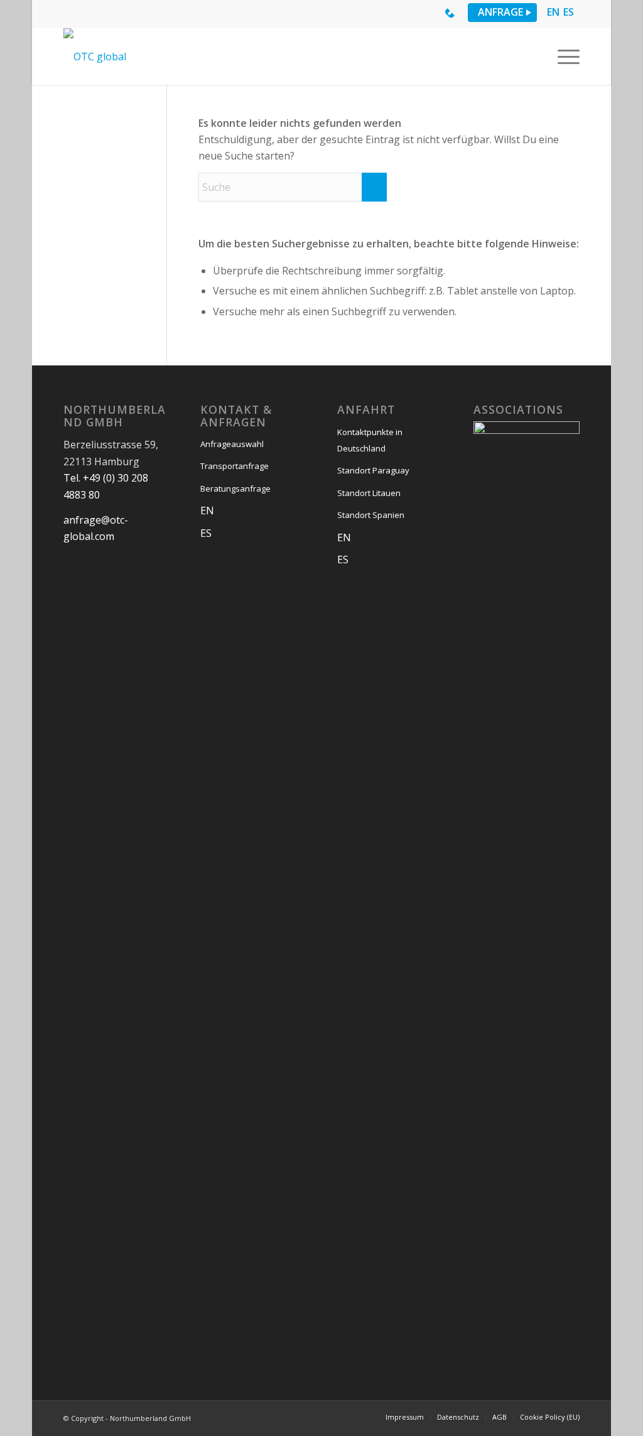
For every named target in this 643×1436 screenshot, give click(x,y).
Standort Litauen (369, 493)
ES (568, 12)
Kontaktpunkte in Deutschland (370, 440)
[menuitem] (564, 56)
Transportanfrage (234, 466)
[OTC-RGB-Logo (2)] (94, 56)
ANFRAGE (500, 12)
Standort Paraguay (373, 470)
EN (553, 12)
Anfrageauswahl (232, 444)
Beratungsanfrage (235, 488)
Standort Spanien (370, 515)
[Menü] (564, 56)
